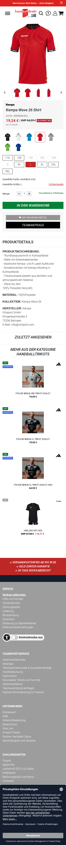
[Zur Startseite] (25, 13)
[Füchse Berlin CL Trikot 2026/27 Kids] (33, 472)
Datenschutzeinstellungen (18, 627)
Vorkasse (8, 781)
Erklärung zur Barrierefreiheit (19, 623)
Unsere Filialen (11, 732)
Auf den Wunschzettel (34, 217)
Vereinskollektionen (14, 659)
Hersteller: (12, 308)
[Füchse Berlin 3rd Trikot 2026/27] (33, 381)
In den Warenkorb (33, 205)
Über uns (8, 728)
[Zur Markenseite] (10, 105)
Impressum (9, 712)
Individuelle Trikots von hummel (21, 680)
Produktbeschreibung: (21, 251)
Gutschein (9, 619)
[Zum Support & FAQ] (48, 13)
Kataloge (8, 663)
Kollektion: (12, 301)
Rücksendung (11, 615)
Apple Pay (9, 764)
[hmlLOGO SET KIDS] (33, 518)
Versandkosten (11, 603)
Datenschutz (10, 724)
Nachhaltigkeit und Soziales (19, 740)
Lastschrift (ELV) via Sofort (18, 768)
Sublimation (10, 676)
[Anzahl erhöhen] (29, 193)
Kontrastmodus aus (31, 637)
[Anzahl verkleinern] (19, 193)
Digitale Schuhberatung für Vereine (23, 692)
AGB (5, 716)
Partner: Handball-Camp (17, 736)
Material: (10, 294)
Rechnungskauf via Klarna (18, 776)
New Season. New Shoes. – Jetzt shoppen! (33, 3)
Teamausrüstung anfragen (18, 688)
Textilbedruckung (13, 671)
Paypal (7, 760)
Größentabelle (56, 184)
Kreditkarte (9, 772)
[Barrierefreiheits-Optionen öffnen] (7, 637)
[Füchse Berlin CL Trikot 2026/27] (33, 426)
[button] (8, 13)
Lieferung (8, 611)
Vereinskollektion (13, 684)
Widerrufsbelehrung (14, 720)
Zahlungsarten (11, 607)
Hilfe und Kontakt (13, 599)
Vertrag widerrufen (14, 594)
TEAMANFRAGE (33, 225)
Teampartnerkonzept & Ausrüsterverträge (27, 667)
